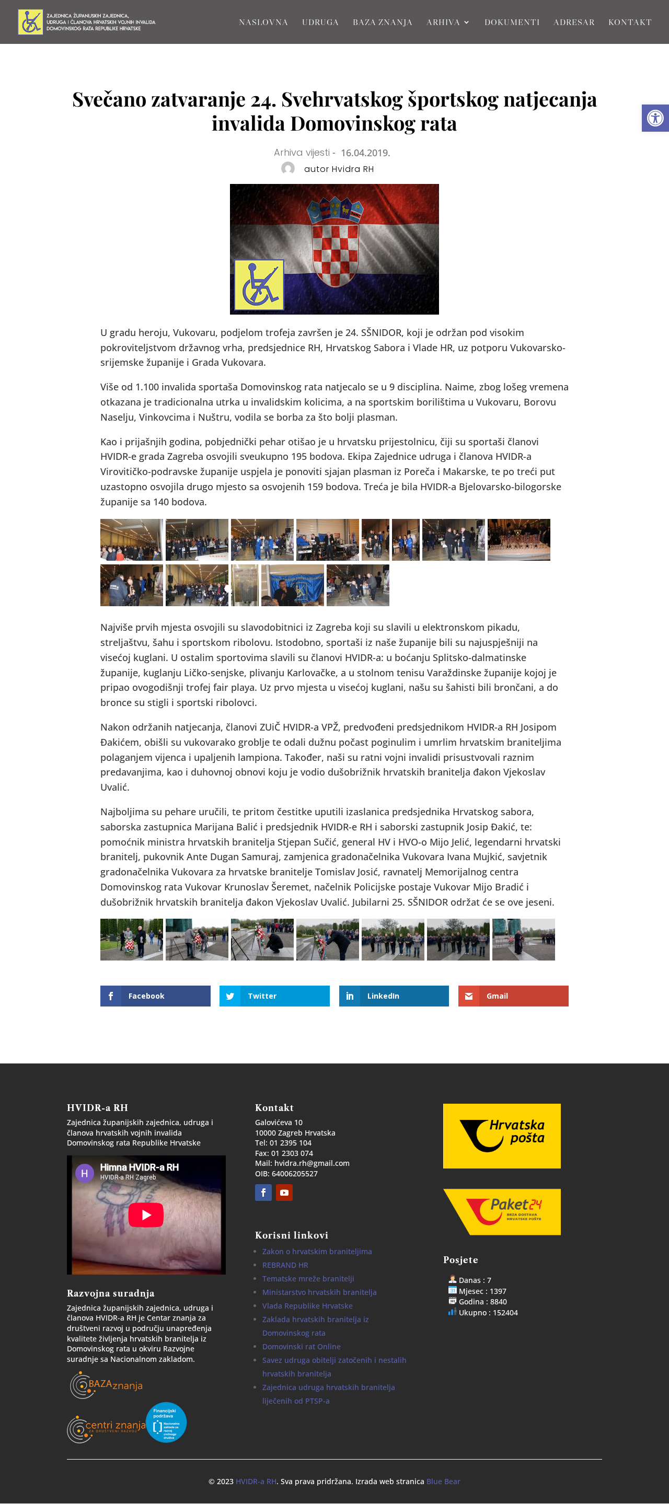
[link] (655, 118)
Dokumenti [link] (512, 22)
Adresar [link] (574, 22)
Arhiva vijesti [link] (302, 152)
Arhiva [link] (443, 22)
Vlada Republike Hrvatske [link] (307, 1306)
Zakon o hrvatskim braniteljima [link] (317, 1251)
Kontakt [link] (630, 22)
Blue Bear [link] (443, 1481)
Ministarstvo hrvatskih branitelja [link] (319, 1292)
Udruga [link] (320, 22)
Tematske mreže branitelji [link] (308, 1278)
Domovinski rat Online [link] (301, 1346)
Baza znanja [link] (383, 22)
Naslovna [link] (264, 22)
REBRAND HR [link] (285, 1265)
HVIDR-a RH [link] (256, 1481)
